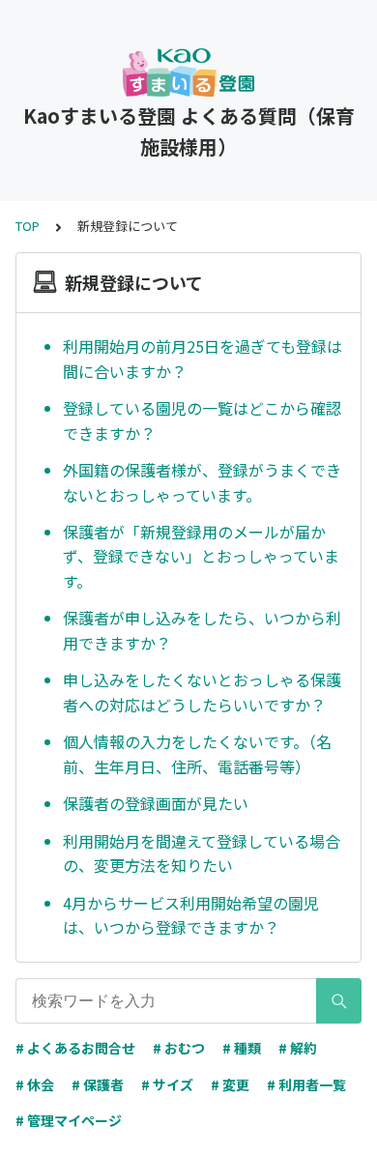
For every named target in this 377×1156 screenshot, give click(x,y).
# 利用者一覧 (306, 1084)
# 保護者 (98, 1084)
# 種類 (241, 1047)
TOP (27, 226)
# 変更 (230, 1084)
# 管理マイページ (68, 1120)
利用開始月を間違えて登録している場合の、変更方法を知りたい (201, 853)
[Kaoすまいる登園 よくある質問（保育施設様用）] (188, 72)
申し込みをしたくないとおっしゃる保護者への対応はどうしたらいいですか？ (202, 692)
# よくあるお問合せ (75, 1047)
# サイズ (167, 1084)
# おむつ (179, 1047)
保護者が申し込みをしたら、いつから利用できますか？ (202, 630)
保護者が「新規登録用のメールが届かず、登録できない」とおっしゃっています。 (201, 556)
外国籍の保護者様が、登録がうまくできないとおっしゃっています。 (202, 482)
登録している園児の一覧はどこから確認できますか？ (202, 420)
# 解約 (297, 1047)
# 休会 (34, 1084)
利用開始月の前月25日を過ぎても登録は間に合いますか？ (202, 358)
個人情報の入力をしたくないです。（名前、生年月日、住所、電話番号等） (197, 754)
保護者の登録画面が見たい (155, 803)
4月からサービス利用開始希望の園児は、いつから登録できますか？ (191, 915)
